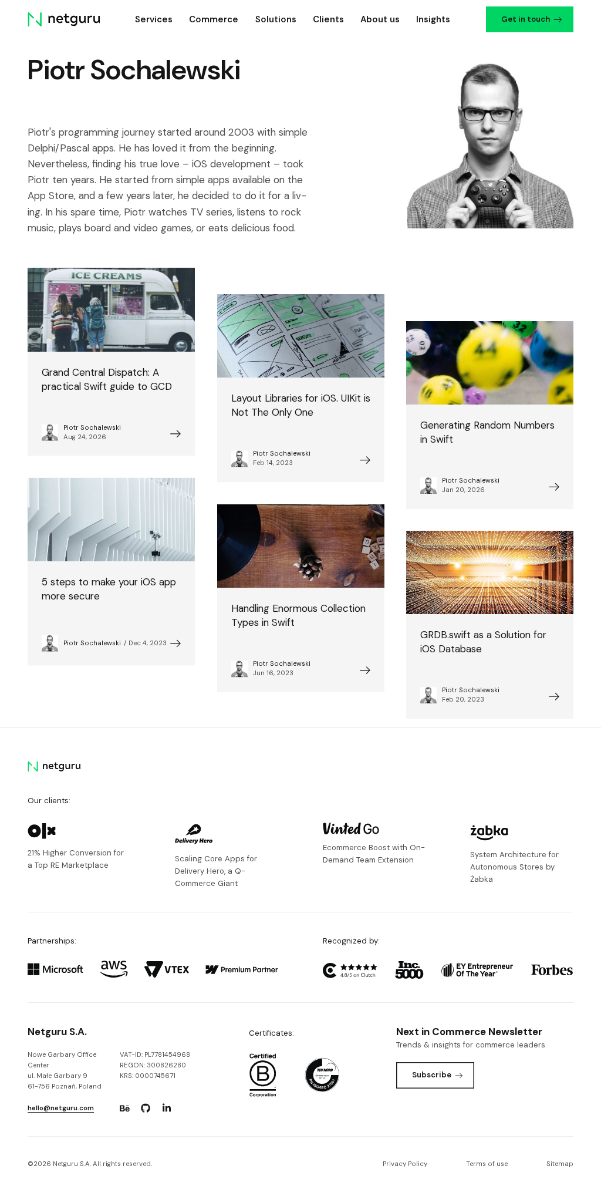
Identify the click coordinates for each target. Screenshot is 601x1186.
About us (380, 19)
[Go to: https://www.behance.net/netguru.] (124, 1108)
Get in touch (525, 19)
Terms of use (487, 1164)
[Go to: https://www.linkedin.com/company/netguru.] (167, 1108)
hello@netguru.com (61, 1108)
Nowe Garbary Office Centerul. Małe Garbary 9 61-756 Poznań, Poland (65, 1070)
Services (154, 19)
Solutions (275, 19)
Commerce (213, 19)
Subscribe (431, 1075)
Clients (328, 19)
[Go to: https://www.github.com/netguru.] (146, 1108)
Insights (433, 19)
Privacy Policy (405, 1164)
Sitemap (559, 1164)
